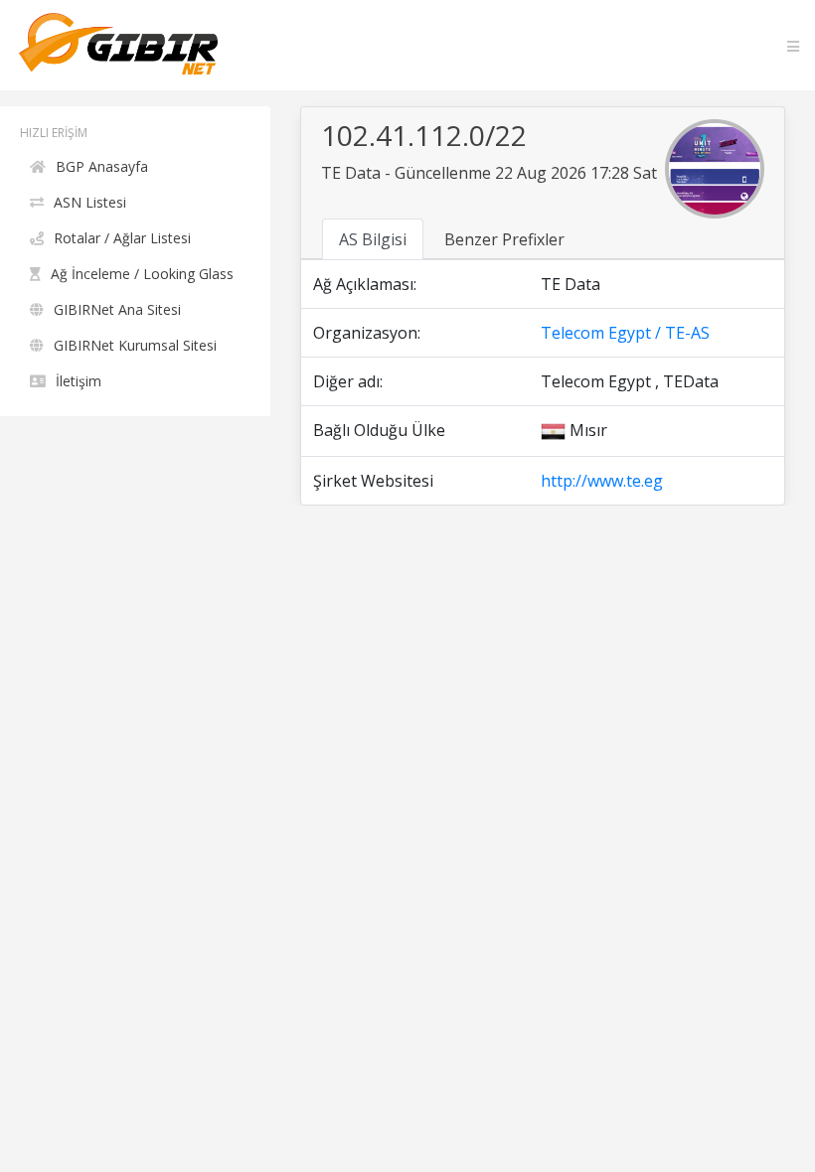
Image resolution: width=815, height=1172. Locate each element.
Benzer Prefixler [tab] (504, 239)
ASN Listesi (90, 202)
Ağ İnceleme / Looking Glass (142, 273)
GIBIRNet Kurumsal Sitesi (135, 345)
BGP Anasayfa (102, 166)
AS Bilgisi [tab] (373, 239)
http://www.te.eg (602, 481)
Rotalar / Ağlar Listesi (122, 237)
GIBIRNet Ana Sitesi (117, 309)
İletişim (78, 380)
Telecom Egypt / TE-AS (625, 333)
